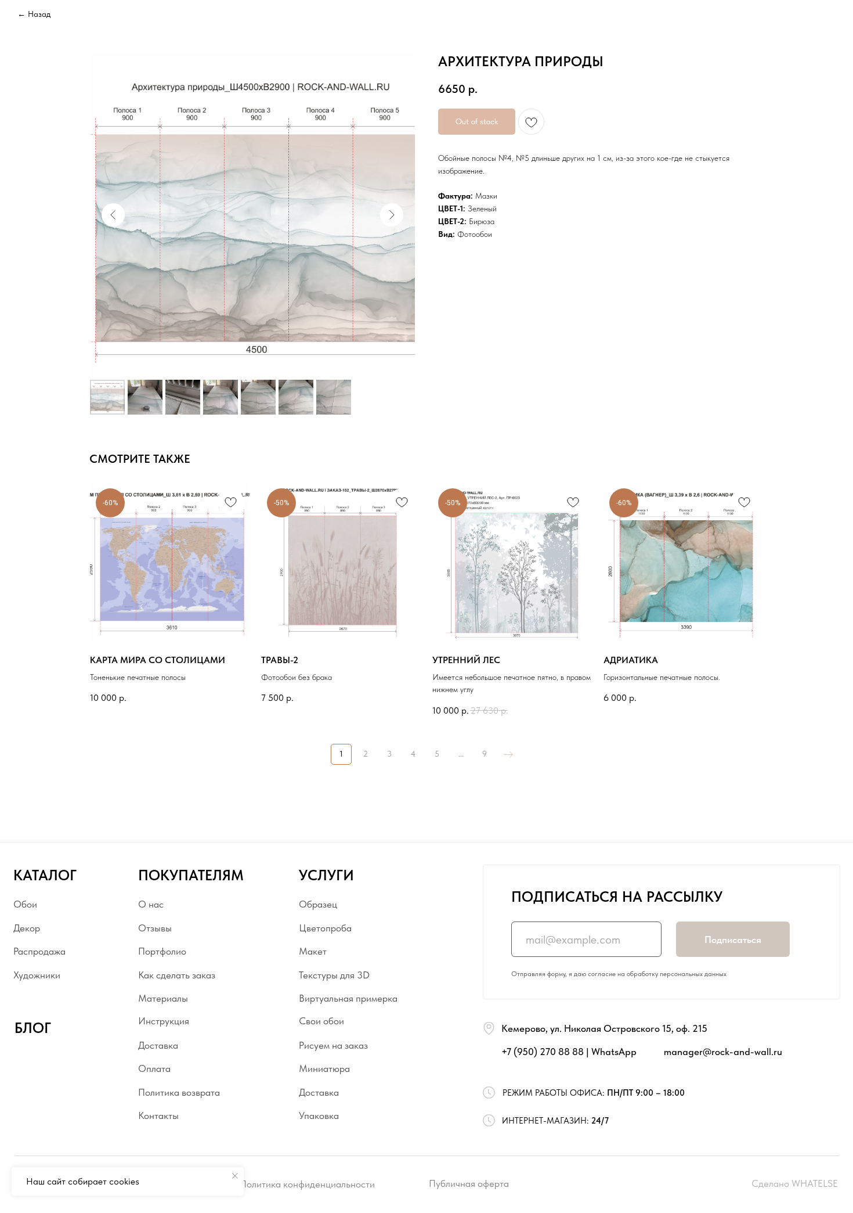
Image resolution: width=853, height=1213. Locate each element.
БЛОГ (33, 1028)
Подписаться (732, 939)
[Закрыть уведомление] (235, 1176)
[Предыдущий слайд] (113, 214)
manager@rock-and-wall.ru (723, 1051)
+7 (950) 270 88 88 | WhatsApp (569, 1051)
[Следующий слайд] (391, 214)
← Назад (33, 14)
